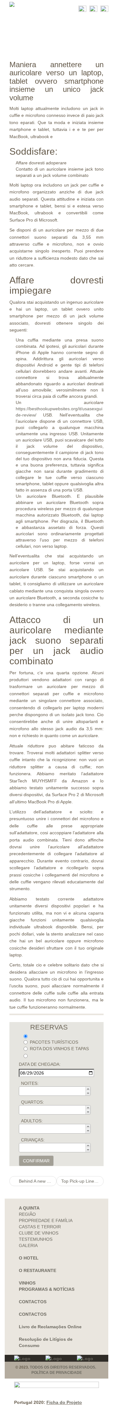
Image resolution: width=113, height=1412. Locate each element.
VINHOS (27, 1282)
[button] (87, 1089)
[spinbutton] (56, 1091)
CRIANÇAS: (33, 1139)
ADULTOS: (32, 1120)
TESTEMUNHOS (35, 1239)
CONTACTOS (32, 1301)
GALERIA (28, 1245)
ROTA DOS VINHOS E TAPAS (59, 1048)
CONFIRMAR (36, 1160)
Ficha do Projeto (64, 1402)
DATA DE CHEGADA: (40, 1064)
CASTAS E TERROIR (40, 1226)
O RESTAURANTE (37, 1270)
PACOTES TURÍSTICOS (54, 1042)
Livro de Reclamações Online (50, 1326)
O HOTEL (29, 1257)
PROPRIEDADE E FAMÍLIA (46, 1220)
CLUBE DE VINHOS (38, 1232)
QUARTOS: (32, 1102)
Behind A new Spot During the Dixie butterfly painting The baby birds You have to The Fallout (37, 1181)
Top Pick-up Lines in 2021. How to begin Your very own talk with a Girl (82, 1181)
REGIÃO (27, 1214)
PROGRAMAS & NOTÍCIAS (46, 1289)
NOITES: (30, 1083)
